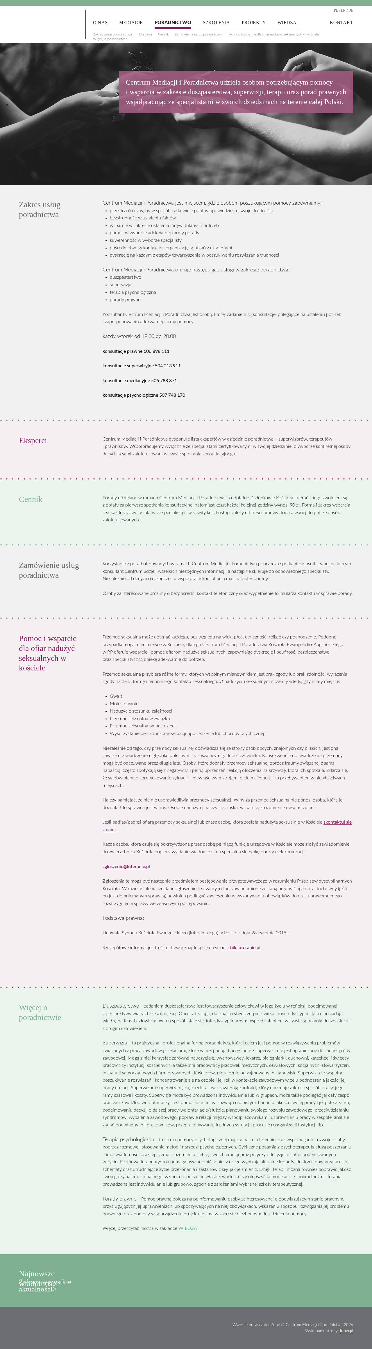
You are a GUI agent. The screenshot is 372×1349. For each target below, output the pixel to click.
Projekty (254, 22)
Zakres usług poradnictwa (112, 34)
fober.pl (346, 1331)
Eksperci (145, 34)
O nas (100, 22)
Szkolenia (216, 22)
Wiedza (287, 22)
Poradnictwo (173, 22)
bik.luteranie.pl (245, 947)
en (343, 10)
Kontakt (341, 22)
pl (336, 10)
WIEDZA (187, 1228)
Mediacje (131, 22)
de (350, 10)
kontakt (204, 593)
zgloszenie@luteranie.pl (126, 866)
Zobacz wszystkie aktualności (45, 1285)
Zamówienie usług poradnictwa (198, 34)
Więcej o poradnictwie (110, 39)
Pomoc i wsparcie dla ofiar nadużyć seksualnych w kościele (274, 34)
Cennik (163, 34)
